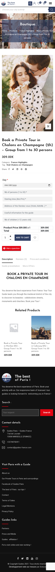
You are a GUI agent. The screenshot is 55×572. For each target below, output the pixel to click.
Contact (5, 495)
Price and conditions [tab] (39, 259)
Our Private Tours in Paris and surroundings (20, 478)
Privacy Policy (7, 511)
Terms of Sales (8, 500)
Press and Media (9, 534)
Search (46, 412)
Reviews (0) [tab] (21, 259)
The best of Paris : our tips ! (13, 489)
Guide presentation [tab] (11, 266)
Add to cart (22, 237)
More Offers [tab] (29, 266)
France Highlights (19, 162)
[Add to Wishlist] (35, 238)
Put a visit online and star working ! (16, 545)
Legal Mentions (8, 506)
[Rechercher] (52, 9)
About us (6, 473)
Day (5, 180)
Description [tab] (7, 259)
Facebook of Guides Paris (13, 484)
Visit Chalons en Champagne (20, 165)
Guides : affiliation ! (10, 539)
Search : (6, 402)
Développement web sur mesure (22, 567)
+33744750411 (13, 442)
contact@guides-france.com (19, 447)
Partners (5, 528)
